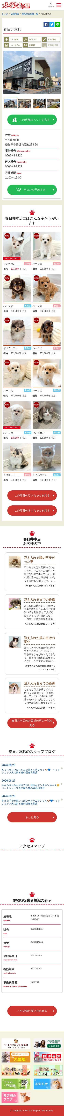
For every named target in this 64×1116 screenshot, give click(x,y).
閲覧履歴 (51, 7)
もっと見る (32, 817)
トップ (5, 14)
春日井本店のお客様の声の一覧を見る (32, 723)
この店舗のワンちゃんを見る (32, 495)
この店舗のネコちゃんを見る (32, 510)
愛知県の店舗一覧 (30, 14)
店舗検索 (15, 14)
